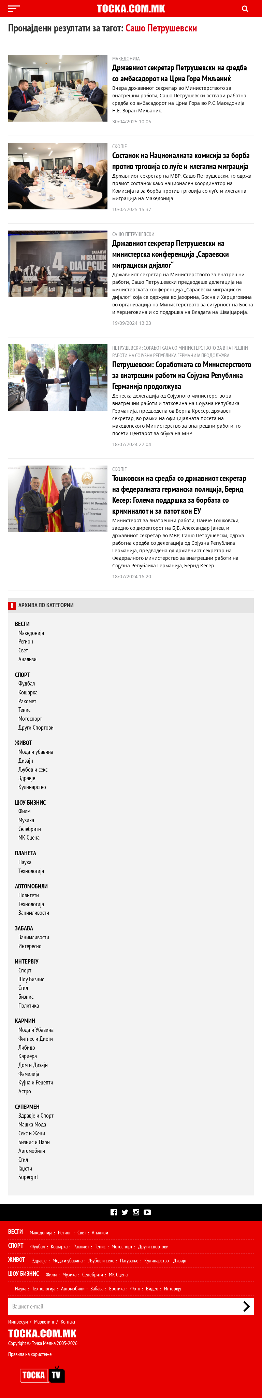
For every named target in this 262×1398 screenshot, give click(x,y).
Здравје (26, 778)
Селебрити (29, 829)
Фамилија (28, 1074)
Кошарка (28, 692)
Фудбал (26, 683)
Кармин (25, 1021)
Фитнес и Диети (35, 1038)
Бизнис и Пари (34, 1142)
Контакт (68, 1322)
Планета (25, 853)
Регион (25, 641)
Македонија (31, 633)
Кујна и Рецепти (35, 1082)
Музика (26, 820)
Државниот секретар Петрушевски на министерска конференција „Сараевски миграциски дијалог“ (170, 254)
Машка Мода (32, 1124)
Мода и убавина (35, 752)
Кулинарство (32, 787)
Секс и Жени (31, 1133)
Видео (152, 1289)
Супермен (27, 1107)
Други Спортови (36, 727)
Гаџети (25, 1168)
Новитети (28, 895)
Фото (135, 1289)
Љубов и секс (32, 769)
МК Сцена (29, 837)
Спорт (22, 675)
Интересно (30, 946)
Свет (23, 650)
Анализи (27, 659)
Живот (23, 743)
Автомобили (31, 886)
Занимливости (33, 912)
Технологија (31, 871)
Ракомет (27, 701)
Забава (24, 928)
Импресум (18, 1322)
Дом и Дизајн (33, 1065)
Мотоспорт (30, 718)
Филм (24, 811)
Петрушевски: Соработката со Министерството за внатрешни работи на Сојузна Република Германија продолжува (181, 375)
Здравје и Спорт (36, 1115)
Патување (129, 1261)
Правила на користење (30, 1354)
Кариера (27, 1056)
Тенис (24, 710)
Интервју (27, 961)
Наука (24, 862)
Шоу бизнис (30, 802)
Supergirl (28, 1177)
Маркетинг (44, 1322)
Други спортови (153, 1247)
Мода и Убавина (36, 1030)
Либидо (26, 1047)
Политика (28, 1005)
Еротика (117, 1289)
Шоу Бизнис (31, 979)
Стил (23, 988)
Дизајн (25, 760)
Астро (24, 1091)
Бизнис (25, 996)
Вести (22, 624)
